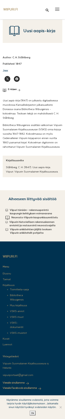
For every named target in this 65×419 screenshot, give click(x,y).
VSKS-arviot (17, 311)
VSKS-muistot (18, 333)
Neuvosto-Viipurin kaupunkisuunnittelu (34, 217)
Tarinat (7, 279)
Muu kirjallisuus (18, 305)
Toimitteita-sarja (19, 289)
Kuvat (6, 338)
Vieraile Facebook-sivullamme (20, 388)
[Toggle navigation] (57, 9)
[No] (60, 407)
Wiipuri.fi (10, 256)
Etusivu (7, 273)
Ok (32, 413)
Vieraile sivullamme (14, 382)
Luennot (7, 344)
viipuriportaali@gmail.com (18, 375)
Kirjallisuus (9, 285)
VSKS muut (16, 317)
